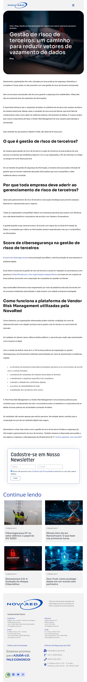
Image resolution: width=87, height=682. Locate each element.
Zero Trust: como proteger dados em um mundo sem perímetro (61, 582)
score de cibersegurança (16, 258)
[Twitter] (18, 674)
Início (12, 26)
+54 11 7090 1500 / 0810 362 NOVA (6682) (20, 624)
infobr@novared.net (14, 637)
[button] (73, 5)
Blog (16, 26)
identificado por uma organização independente (35, 274)
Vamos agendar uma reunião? (68, 437)
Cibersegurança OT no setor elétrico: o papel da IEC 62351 (20, 536)
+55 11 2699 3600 (12, 635)
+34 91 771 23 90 (50, 624)
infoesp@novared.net (52, 626)
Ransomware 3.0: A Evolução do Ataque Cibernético (17, 582)
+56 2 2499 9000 (50, 635)
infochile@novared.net (52, 637)
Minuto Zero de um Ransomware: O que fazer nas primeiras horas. (60, 536)
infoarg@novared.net (14, 626)
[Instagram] (23, 674)
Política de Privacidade (43, 471)
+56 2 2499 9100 (62, 635)
